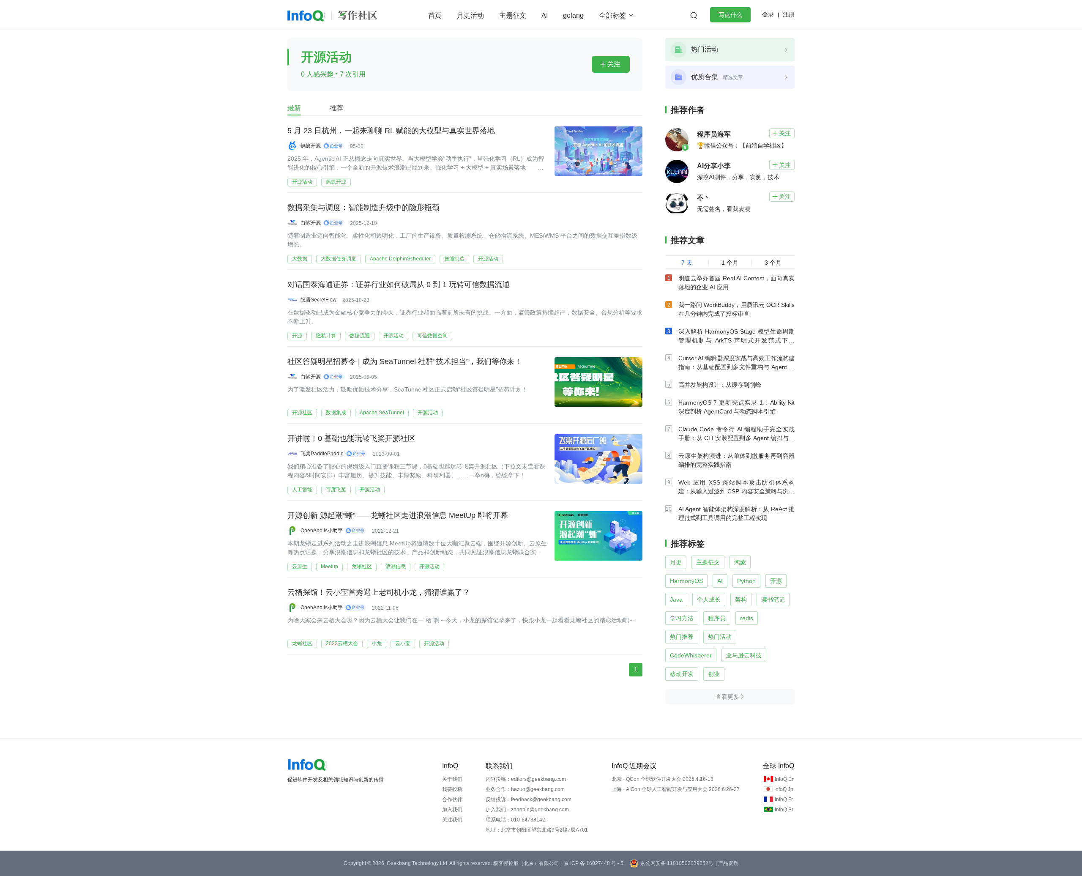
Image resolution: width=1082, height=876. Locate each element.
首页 (435, 15)
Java (676, 599)
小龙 (377, 643)
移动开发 (682, 674)
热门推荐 (682, 636)
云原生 (299, 566)
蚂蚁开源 (336, 182)
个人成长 (709, 599)
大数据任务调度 (338, 259)
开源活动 (302, 182)
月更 (676, 562)
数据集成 (336, 413)
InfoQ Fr (784, 799)
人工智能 (302, 490)
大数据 (299, 259)
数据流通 (360, 336)
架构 (741, 599)
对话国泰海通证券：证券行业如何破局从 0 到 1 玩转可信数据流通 (398, 284)
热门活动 (720, 636)
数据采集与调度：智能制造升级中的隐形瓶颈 (363, 207)
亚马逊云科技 (744, 655)
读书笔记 (773, 599)
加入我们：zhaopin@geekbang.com (527, 810)
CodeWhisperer (691, 655)
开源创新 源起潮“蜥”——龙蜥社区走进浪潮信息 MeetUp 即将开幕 (397, 515)
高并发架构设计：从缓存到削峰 (719, 384)
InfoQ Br (784, 810)
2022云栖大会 (342, 643)
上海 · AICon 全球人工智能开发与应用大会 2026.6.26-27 (676, 789)
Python (746, 581)
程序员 (717, 618)
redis (746, 618)
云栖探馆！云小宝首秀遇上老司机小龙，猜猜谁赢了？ (378, 592)
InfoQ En (785, 779)
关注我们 (452, 820)
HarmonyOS (686, 581)
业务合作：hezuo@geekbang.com (525, 789)
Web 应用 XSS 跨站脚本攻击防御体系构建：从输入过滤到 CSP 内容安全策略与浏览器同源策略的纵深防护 (736, 491)
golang (573, 15)
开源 (297, 336)
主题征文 (512, 15)
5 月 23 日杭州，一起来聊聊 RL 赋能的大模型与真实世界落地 (391, 130)
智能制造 (454, 259)
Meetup (329, 566)
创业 (714, 674)
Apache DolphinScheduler (400, 259)
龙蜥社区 (362, 566)
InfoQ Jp (783, 789)
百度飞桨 (336, 490)
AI (544, 15)
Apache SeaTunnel (382, 413)
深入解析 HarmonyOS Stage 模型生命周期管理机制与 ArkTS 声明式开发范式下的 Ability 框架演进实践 (736, 340)
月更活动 (470, 15)
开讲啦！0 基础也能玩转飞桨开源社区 (351, 438)
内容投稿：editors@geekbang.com (526, 779)
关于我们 (452, 779)
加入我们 (452, 810)
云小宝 (402, 643)
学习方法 (682, 618)
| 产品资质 (727, 863)
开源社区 (302, 413)
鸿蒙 (740, 562)
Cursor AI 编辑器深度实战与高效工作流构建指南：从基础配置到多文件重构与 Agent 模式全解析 (736, 367)
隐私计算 (326, 336)
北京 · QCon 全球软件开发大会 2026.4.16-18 (662, 779)
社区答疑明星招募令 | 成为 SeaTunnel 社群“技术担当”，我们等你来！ (404, 361)
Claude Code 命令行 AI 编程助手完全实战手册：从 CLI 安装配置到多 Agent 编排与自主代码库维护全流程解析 (736, 438)
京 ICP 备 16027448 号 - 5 (593, 863)
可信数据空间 (432, 336)
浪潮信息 (395, 566)
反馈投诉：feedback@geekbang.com (528, 799)
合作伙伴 (452, 799)
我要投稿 (452, 789)
